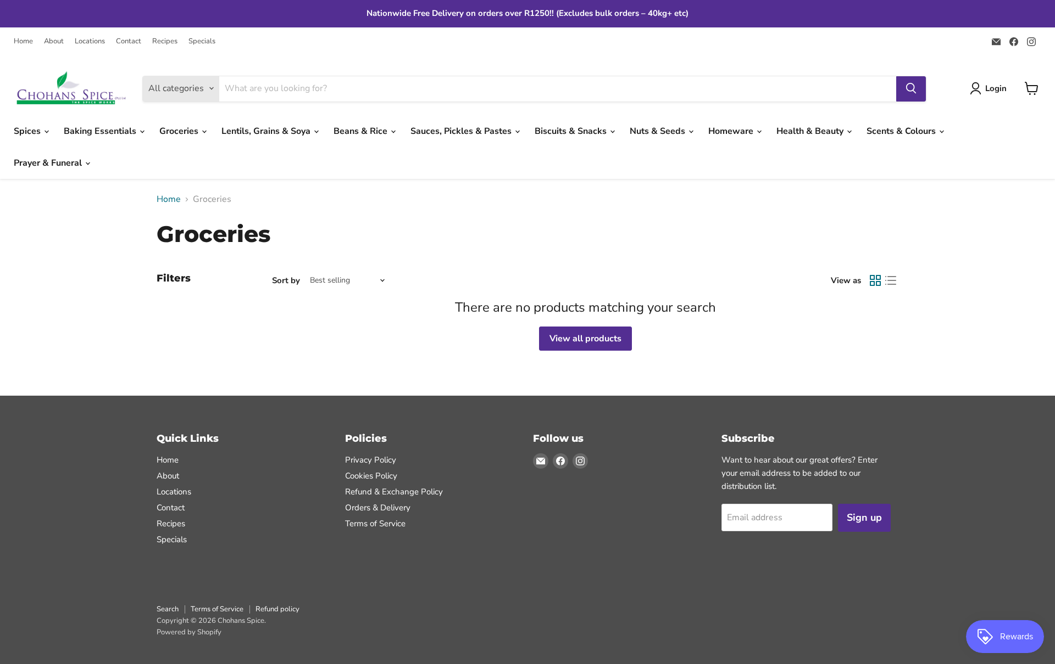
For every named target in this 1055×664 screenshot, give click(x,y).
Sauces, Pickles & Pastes (462, 131)
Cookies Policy (371, 475)
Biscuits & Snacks (572, 131)
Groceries (180, 131)
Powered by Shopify (189, 632)
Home (23, 41)
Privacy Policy (370, 459)
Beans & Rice (362, 131)
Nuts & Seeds (658, 131)
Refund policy (277, 609)
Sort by (286, 280)
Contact (128, 41)
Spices (28, 131)
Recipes (164, 41)
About (54, 41)
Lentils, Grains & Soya (267, 131)
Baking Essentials (101, 131)
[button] (990, 88)
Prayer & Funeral (49, 163)
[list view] (890, 280)
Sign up (864, 517)
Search (168, 609)
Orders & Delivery (377, 507)
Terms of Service (375, 523)
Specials (201, 41)
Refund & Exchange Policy (394, 491)
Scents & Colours (902, 131)
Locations (90, 41)
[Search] (911, 88)
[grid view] (875, 280)
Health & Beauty (811, 131)
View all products (585, 339)
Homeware (732, 131)
